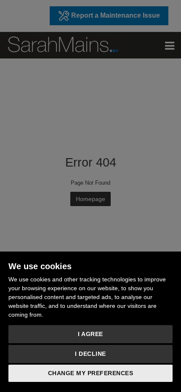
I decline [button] (90, 353)
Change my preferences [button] (90, 373)
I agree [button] (90, 334)
